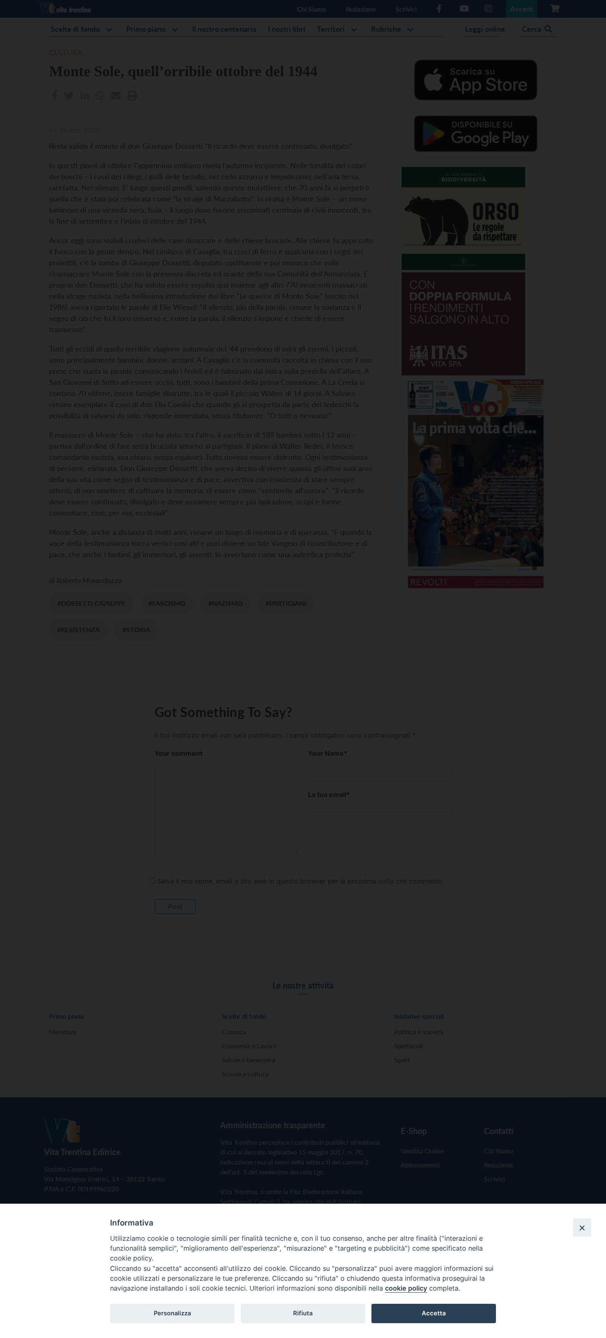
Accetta (434, 1313)
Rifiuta (302, 1313)
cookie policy (406, 1288)
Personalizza (172, 1313)
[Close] (582, 1227)
